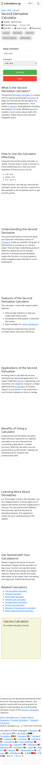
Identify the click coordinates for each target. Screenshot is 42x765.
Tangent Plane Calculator (16, 602)
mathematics (25, 38)
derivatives (17, 33)
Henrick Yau (16, 22)
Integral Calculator (13, 594)
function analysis (9, 38)
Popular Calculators (19, 720)
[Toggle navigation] (38, 3)
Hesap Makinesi (26, 741)
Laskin (30, 747)
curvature (5, 242)
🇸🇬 (29, 3)
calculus (6, 33)
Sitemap (34, 720)
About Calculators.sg (9, 717)
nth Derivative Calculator (16, 591)
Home (3, 10)
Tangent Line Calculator (15, 599)
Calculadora (22, 733)
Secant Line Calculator (15, 605)
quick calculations (30, 324)
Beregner (34, 730)
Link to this (21, 28)
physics (20, 381)
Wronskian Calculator (14, 596)
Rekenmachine (26, 750)
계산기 (18, 756)
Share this (36, 28)
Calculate (20, 72)
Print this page (10, 25)
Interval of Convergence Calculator (20, 608)
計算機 (28, 753)
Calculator (22, 736)
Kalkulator (4, 744)
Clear (20, 78)
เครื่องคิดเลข (15, 753)
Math (9, 10)
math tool (29, 33)
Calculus (16, 10)
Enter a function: (11, 48)
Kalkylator (18, 747)
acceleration (19, 386)
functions (32, 98)
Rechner (12, 750)
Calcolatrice (7, 733)
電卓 (8, 756)
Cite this (7, 28)
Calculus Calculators (30, 710)
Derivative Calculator (21, 95)
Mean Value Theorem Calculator (19, 611)
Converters (5, 723)
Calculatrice (9, 741)
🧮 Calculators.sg (11, 3)
